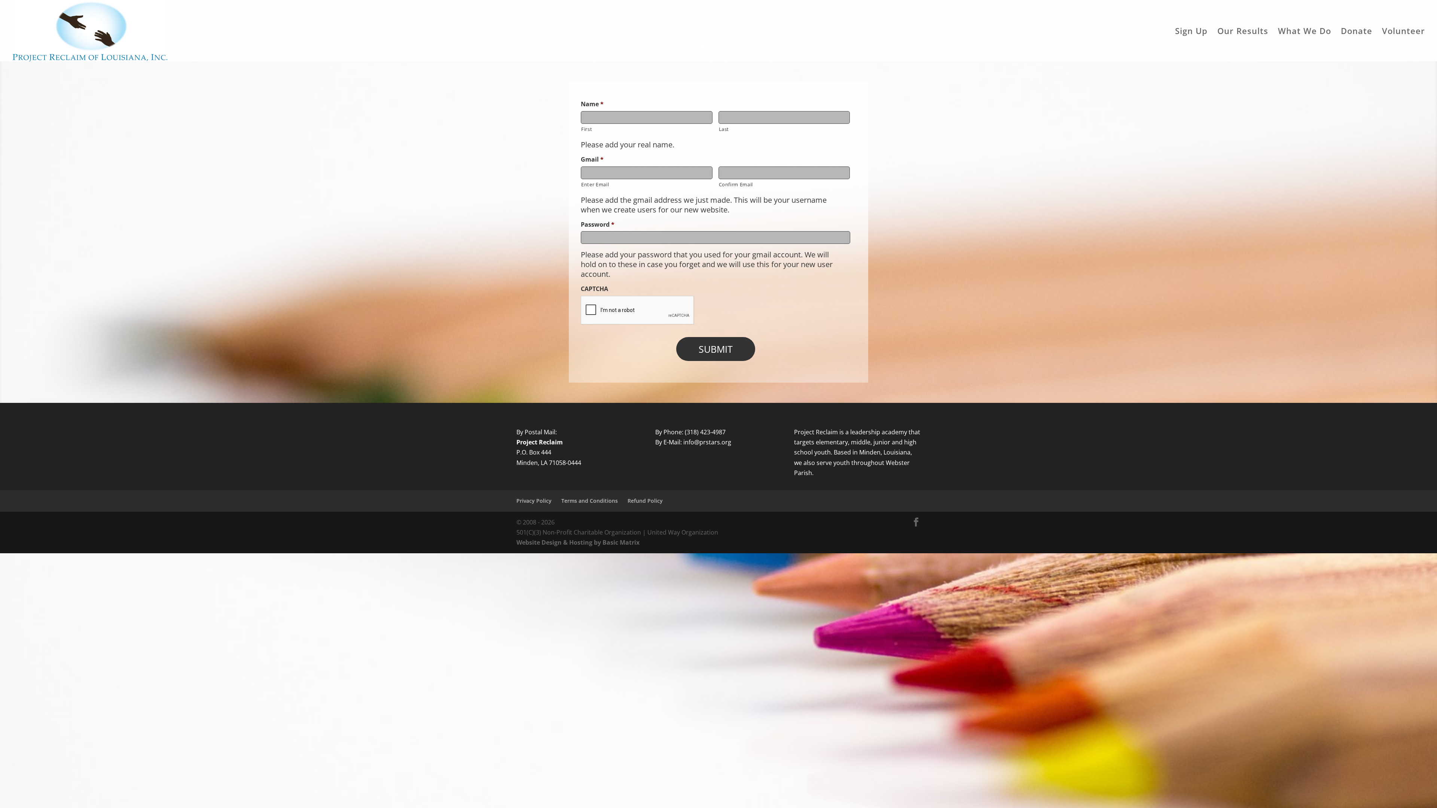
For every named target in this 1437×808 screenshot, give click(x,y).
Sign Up (1191, 32)
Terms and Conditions (589, 500)
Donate (1356, 32)
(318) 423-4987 (705, 432)
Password (597, 225)
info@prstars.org (707, 442)
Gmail (592, 159)
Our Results (1242, 32)
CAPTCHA (594, 289)
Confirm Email (736, 184)
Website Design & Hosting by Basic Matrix (578, 542)
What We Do (1304, 32)
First (586, 129)
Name (592, 104)
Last (724, 129)
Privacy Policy (534, 500)
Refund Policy (645, 500)
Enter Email (595, 184)
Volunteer (1403, 32)
